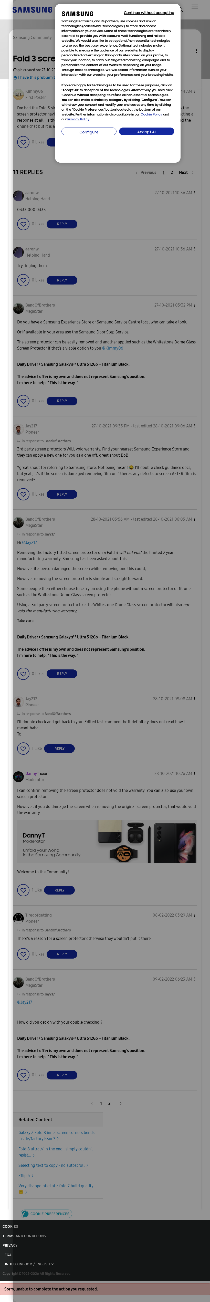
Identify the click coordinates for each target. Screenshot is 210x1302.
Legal (8, 1255)
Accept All (146, 132)
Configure (89, 132)
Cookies (10, 1226)
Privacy (10, 1245)
